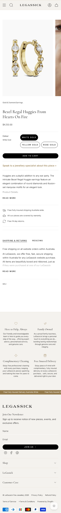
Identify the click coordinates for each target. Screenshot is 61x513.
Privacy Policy (37, 495)
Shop (5, 463)
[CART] (56, 5)
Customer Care (10, 482)
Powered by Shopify (45, 502)
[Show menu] (4, 5)
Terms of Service (9, 502)
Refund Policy (50, 495)
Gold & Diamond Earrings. (13, 103)
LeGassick (8, 472)
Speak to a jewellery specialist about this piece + (29, 165)
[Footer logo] (17, 406)
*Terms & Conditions (27, 502)
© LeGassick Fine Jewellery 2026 (16, 495)
